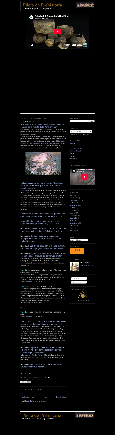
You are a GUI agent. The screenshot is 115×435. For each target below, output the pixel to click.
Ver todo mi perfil (87, 265)
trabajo (27, 190)
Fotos (72, 146)
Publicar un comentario (27, 394)
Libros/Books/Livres (76, 148)
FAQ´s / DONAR (75, 200)
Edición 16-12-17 (28, 121)
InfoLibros (73, 203)
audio (71, 195)
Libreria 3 (73, 218)
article (26, 326)
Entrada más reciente (27, 397)
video (31, 379)
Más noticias (24, 374)
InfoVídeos (73, 208)
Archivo (72, 156)
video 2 (36, 379)
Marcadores (73, 223)
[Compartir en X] (26, 382)
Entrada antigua (61, 397)
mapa (71, 220)
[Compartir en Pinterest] (30, 382)
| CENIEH (41, 185)
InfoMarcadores (75, 205)
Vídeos (72, 153)
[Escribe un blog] (23, 382)
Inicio (45, 397)
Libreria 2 (73, 215)
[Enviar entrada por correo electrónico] (49, 377)
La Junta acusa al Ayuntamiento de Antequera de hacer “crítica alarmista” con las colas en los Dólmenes (43, 238)
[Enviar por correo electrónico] (21, 382)
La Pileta (73, 210)
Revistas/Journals (76, 151)
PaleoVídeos (29, 282)
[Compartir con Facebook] (28, 382)
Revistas (73, 225)
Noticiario (73, 143)
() (32, 355)
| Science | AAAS (42, 350)
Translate (85, 134)
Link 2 (60, 216)
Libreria (72, 213)
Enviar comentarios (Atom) (38, 401)
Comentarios (76, 282)
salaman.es (87, 262)
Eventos (72, 198)
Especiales (73, 158)
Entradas (75, 278)
